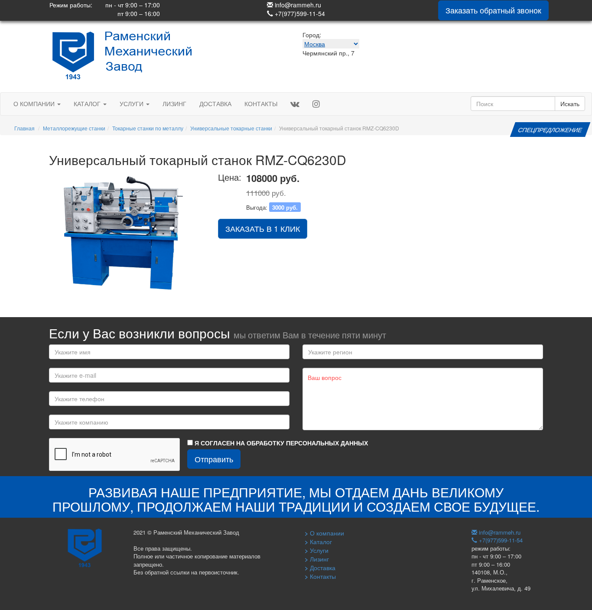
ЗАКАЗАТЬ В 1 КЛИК (262, 228)
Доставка (215, 103)
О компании (34, 103)
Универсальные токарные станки (231, 128)
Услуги (132, 103)
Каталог (88, 103)
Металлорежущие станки (74, 128)
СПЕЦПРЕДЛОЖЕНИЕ (550, 129)
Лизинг (174, 103)
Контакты (260, 103)
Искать (569, 103)
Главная (24, 128)
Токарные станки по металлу (147, 128)
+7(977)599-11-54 (299, 13)
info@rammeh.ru (297, 4)
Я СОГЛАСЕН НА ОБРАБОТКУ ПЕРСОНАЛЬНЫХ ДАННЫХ (280, 442)
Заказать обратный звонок (493, 10)
